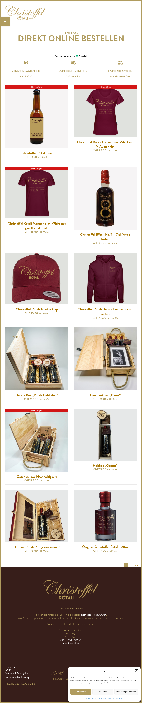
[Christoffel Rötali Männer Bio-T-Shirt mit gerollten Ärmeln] (36, 168)
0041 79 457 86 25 (71, 640)
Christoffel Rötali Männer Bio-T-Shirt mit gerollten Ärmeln (37, 225)
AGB (8, 670)
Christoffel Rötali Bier (36, 153)
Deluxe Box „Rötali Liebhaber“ (37, 395)
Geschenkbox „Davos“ (105, 395)
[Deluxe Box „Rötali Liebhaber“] (36, 329)
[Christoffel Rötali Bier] (36, 87)
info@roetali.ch (71, 644)
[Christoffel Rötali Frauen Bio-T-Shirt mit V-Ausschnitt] (105, 87)
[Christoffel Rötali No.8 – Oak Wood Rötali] (105, 168)
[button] (136, 670)
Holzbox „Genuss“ (105, 465)
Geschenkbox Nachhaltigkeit (37, 476)
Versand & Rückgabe (16, 673)
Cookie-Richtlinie (92, 698)
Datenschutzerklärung (106, 698)
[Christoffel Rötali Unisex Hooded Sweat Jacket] (105, 254)
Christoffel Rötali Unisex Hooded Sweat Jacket (105, 311)
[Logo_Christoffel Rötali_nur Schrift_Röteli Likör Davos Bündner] (25, 7)
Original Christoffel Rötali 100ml (105, 546)
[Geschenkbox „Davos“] (105, 329)
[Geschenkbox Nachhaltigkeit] (36, 411)
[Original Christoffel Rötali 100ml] (105, 492)
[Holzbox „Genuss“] (105, 411)
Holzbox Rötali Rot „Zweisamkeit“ (36, 547)
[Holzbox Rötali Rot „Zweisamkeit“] (36, 492)
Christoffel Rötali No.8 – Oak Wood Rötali (105, 237)
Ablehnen (102, 692)
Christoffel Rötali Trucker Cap (37, 309)
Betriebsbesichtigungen (93, 615)
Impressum (118, 698)
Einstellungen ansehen (126, 692)
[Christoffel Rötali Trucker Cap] (36, 254)
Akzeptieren (80, 692)
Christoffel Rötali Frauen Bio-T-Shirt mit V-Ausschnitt (105, 144)
